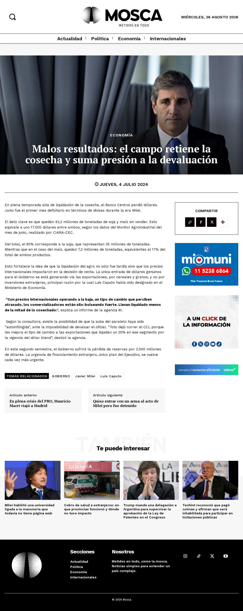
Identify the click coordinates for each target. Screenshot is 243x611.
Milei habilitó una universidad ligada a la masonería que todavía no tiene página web (29, 509)
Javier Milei (85, 376)
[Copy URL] (190, 222)
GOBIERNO (61, 376)
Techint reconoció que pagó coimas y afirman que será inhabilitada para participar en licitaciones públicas (207, 511)
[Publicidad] (206, 264)
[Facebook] (201, 222)
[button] (12, 16)
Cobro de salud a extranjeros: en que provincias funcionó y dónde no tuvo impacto (91, 509)
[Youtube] (225, 555)
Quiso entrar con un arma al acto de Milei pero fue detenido (126, 403)
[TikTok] (198, 555)
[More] (223, 222)
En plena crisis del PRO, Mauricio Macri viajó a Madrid (39, 403)
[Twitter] (211, 222)
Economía (121, 135)
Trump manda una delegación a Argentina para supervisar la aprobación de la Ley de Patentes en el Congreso (150, 511)
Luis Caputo (111, 376)
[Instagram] (185, 555)
